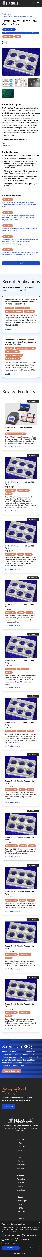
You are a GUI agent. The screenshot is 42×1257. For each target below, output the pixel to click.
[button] (38, 3)
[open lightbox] (21, 62)
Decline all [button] (31, 1248)
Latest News (21, 1190)
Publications (21, 1179)
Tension (21, 1161)
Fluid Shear (21, 1168)
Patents (21, 1186)
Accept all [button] (11, 1248)
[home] (11, 3)
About (21, 1143)
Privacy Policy (21, 1212)
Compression (21, 1165)
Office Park (21, 1147)
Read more (13, 1231)
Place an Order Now (11, 1071)
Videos (21, 1204)
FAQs (21, 1208)
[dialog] (21, 1239)
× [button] (39, 1223)
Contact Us (9, 1107)
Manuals (21, 1183)
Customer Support (21, 1201)
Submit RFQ (21, 263)
